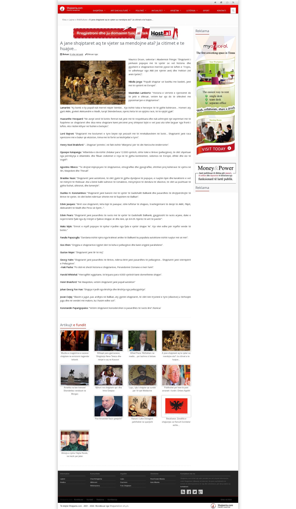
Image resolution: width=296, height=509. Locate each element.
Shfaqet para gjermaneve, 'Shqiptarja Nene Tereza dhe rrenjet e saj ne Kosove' (108, 356)
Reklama (100, 499)
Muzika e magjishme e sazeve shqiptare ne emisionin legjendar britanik (74, 356)
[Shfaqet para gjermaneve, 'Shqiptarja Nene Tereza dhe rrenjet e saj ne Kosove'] (108, 340)
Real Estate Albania (157, 479)
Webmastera (95, 486)
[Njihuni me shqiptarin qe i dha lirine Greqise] (108, 375)
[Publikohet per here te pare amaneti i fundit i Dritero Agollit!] (176, 375)
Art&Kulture (82, 19)
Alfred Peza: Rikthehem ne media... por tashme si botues (142, 354)
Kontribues (78, 499)
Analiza (63, 482)
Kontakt (90, 499)
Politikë (140, 10)
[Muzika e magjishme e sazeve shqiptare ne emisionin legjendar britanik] (74, 340)
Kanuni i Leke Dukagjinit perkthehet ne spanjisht (142, 420)
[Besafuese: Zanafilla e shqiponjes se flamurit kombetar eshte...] (176, 406)
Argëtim (174, 10)
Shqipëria (98, 10)
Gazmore (123, 482)
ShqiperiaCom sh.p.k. (119, 505)
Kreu (64, 19)
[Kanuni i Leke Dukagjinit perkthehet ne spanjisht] (142, 406)
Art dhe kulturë (119, 10)
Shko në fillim (226, 499)
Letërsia (190, 10)
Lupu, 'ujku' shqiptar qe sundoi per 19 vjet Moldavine (142, 389)
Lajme (71, 19)
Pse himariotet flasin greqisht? (108, 418)
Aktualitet (157, 10)
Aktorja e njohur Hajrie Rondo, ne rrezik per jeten (74, 454)
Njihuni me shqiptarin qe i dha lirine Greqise (108, 389)
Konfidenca (112, 499)
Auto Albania (154, 482)
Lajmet (62, 479)
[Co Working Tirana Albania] (214, 95)
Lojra (122, 479)
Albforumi (93, 482)
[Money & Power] (214, 172)
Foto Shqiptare (125, 486)
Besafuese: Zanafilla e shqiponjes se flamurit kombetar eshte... (176, 421)
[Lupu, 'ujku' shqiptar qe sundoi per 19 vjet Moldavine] (142, 375)
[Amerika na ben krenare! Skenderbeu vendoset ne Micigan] (74, 375)
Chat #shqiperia (96, 479)
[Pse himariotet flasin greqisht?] (108, 406)
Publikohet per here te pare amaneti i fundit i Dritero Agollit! (176, 389)
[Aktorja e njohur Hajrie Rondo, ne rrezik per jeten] (74, 440)
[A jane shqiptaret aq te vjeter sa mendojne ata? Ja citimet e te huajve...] (176, 340)
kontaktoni (184, 487)
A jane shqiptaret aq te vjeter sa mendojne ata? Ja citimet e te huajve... (176, 356)
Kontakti (221, 10)
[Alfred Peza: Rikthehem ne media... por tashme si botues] (142, 340)
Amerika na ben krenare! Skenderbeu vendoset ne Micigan (75, 390)
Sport (206, 10)
